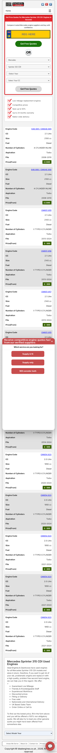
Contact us (33, 744)
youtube (46, 4)
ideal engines (15, 4)
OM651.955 (46, 210)
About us (24, 744)
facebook (50, 4)
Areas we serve (12, 744)
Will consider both (27, 371)
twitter (42, 4)
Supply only (27, 362)
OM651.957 (46, 292)
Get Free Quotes (28, 44)
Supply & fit (27, 354)
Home (8, 11)
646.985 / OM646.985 (41, 129)
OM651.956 (46, 251)
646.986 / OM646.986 (41, 169)
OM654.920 (46, 454)
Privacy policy (45, 744)
